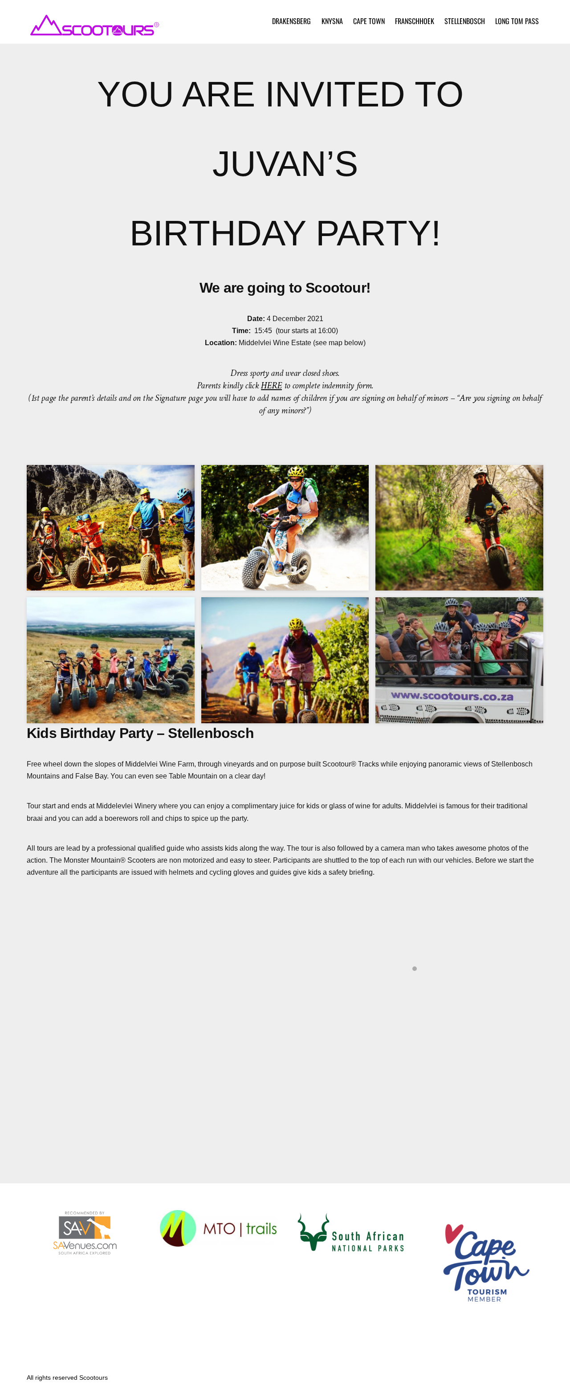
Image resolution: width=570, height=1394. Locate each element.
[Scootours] (93, 31)
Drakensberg (291, 21)
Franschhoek (414, 21)
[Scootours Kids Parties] (111, 717)
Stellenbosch (464, 21)
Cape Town (369, 21)
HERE (271, 385)
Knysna (332, 21)
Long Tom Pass (517, 21)
